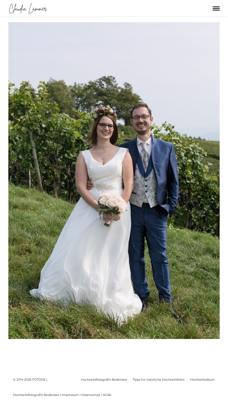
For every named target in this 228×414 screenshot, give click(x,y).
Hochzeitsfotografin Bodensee (104, 379)
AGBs (107, 395)
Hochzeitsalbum (202, 379)
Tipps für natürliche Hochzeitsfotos (159, 379)
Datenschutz (90, 395)
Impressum (70, 395)
